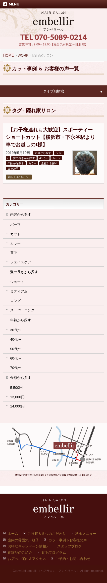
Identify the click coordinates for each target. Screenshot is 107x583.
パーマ (15, 224)
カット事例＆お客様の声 (68, 540)
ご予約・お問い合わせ (72, 559)
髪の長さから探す (24, 158)
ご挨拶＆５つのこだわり (47, 534)
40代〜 (43, 158)
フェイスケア (20, 262)
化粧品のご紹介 (20, 552)
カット (56, 158)
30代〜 (15, 330)
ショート (17, 282)
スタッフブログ (69, 546)
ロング (15, 301)
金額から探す (49, 163)
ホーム (13, 534)
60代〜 (15, 358)
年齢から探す (15, 163)
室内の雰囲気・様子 (23, 540)
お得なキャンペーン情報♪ (28, 546)
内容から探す (43, 152)
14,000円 (17, 406)
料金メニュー (85, 534)
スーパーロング (22, 310)
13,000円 (12, 168)
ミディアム (19, 291)
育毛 (13, 253)
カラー (32, 163)
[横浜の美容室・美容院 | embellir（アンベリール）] (53, 25)
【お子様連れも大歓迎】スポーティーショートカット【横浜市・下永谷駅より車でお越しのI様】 (50, 137)
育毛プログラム (54, 552)
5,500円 (16, 388)
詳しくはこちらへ (18, 177)
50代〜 (15, 349)
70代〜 (15, 368)
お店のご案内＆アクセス (27, 559)
